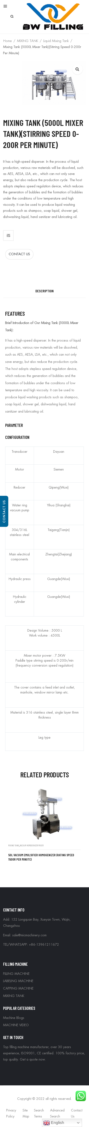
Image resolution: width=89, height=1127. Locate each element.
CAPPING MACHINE (18, 988)
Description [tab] (44, 291)
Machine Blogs (13, 1018)
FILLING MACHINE (16, 973)
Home (7, 41)
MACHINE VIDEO (16, 1025)
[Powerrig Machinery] (53, 16)
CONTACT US (19, 254)
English (57, 1122)
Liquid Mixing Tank (56, 41)
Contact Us (4, 511)
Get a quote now (32, 1059)
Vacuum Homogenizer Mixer (31, 845)
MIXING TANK (27, 41)
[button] (77, 69)
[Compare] (8, 235)
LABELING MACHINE (18, 981)
